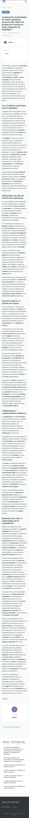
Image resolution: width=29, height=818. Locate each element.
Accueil (4, 7)
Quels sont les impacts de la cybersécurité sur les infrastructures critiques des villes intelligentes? (14, 759)
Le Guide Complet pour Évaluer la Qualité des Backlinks (13, 776)
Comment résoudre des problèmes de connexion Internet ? (14, 765)
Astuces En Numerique (10, 802)
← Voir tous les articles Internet (11, 727)
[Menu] (25, 1)
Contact (14, 807)
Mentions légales (6, 807)
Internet (9, 7)
